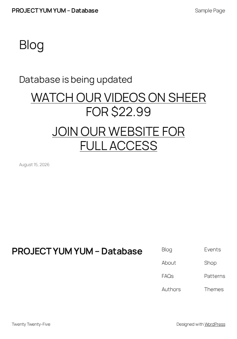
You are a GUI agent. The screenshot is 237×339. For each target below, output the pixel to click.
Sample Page (210, 10)
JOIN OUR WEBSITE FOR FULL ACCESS (118, 138)
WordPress (215, 324)
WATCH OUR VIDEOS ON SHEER (118, 97)
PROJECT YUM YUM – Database (55, 10)
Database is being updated (76, 79)
